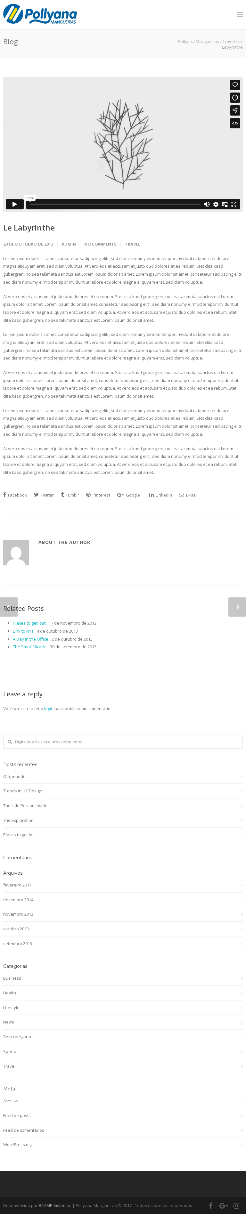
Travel (229, 41)
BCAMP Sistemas (55, 1205)
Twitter (47, 495)
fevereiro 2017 (17, 885)
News (8, 1022)
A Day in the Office (30, 639)
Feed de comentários (23, 1130)
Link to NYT (23, 631)
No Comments (100, 244)
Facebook (17, 495)
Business (12, 978)
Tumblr (72, 495)
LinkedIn (163, 495)
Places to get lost (29, 623)
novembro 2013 (18, 914)
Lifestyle (11, 1007)
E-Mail (191, 495)
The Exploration (18, 820)
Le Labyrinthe (29, 227)
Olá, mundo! (15, 776)
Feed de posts (17, 1115)
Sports (9, 1051)
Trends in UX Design (22, 791)
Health (9, 993)
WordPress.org (17, 1144)
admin (69, 244)
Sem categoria (17, 1037)
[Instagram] (236, 1205)
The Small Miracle (30, 647)
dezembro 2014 (18, 899)
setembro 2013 (17, 943)
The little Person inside (25, 805)
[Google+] (223, 1205)
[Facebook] (210, 1205)
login (48, 708)
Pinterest (101, 495)
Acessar (11, 1101)
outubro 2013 (16, 929)
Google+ (133, 495)
